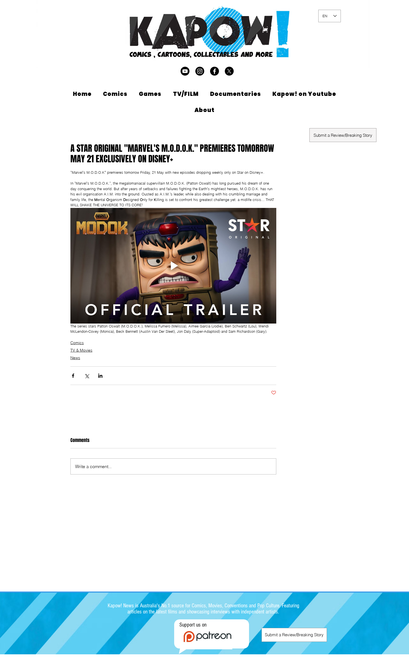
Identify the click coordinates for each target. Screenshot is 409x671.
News (75, 357)
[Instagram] (199, 71)
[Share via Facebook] (73, 375)
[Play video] (173, 266)
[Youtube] (185, 71)
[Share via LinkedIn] (100, 375)
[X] (229, 71)
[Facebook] (214, 71)
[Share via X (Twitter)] (86, 375)
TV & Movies (81, 350)
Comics (77, 342)
